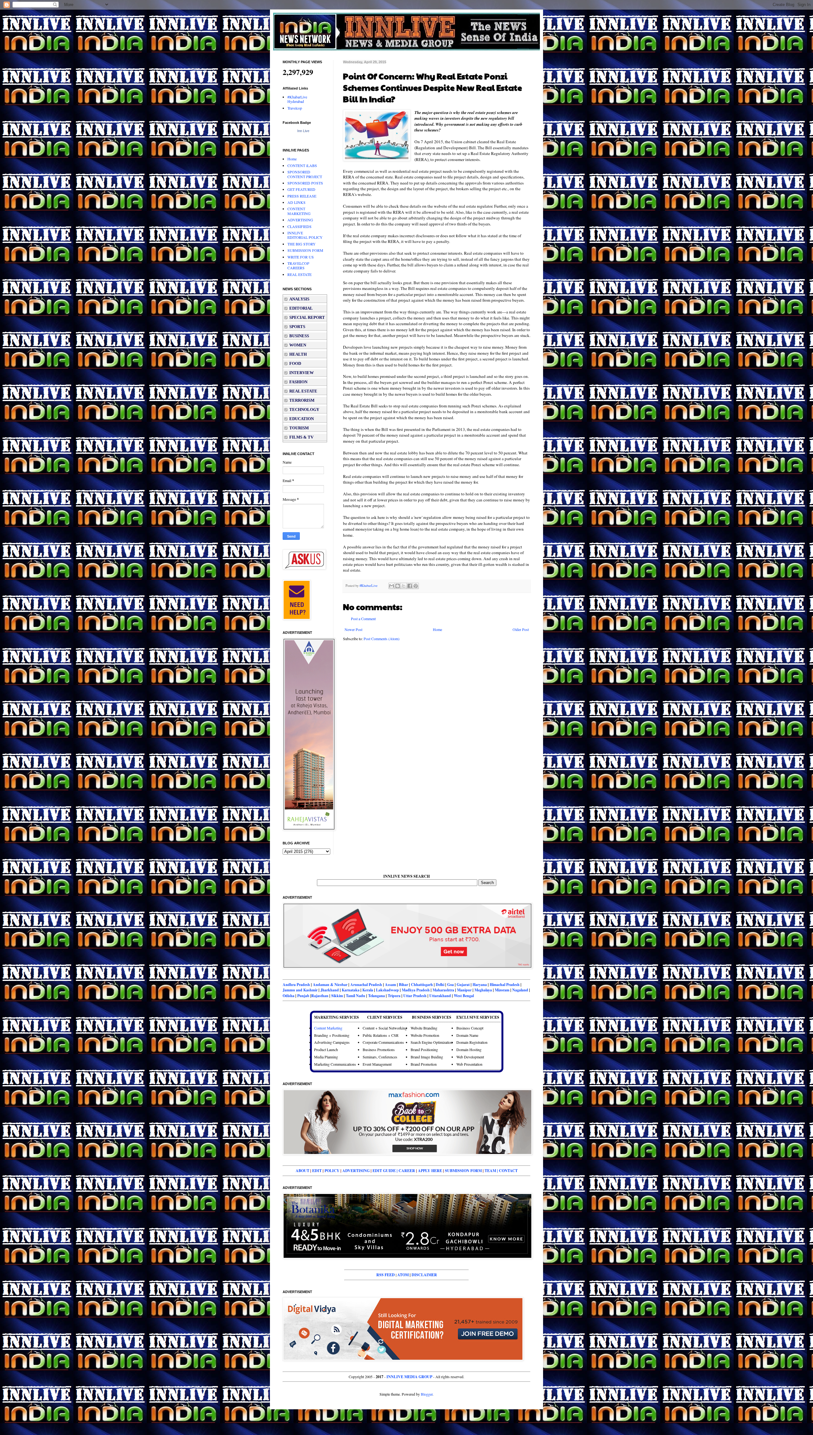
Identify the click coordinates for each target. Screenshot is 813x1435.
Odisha (289, 995)
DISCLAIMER (424, 1274)
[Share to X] (403, 586)
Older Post (521, 629)
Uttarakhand (440, 995)
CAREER (407, 1170)
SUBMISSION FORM (305, 250)
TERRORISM (301, 400)
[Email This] (391, 586)
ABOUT (302, 1170)
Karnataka (350, 990)
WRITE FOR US (300, 256)
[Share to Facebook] (409, 586)
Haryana (480, 984)
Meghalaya (483, 990)
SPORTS (297, 326)
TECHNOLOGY (304, 409)
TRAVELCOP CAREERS (298, 265)
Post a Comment (363, 618)
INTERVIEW (301, 372)
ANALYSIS (299, 299)
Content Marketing (328, 1027)
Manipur (464, 990)
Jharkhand (329, 990)
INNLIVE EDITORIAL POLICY (305, 235)
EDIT (317, 1170)
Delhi (440, 984)
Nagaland (520, 990)
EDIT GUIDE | (386, 1170)
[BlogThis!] (397, 586)
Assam (390, 984)
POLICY (332, 1170)
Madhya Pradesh (416, 990)
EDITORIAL (301, 308)
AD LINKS (296, 202)
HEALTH (298, 354)
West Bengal (464, 995)
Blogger (427, 1394)
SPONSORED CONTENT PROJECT (304, 174)
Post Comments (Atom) (382, 638)
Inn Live (303, 131)
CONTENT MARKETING (299, 211)
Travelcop (294, 108)
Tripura (394, 995)
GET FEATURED (301, 189)
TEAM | (492, 1170)
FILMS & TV (301, 437)
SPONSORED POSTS (305, 182)
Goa (450, 984)
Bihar (403, 984)
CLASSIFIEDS (299, 226)
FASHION (298, 381)
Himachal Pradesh (505, 984)
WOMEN (297, 345)
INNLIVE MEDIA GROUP (409, 1376)
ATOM (403, 1274)
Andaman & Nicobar (330, 984)
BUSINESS (299, 335)
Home (437, 629)
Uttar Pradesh (415, 995)
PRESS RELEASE (301, 195)
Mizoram (502, 990)
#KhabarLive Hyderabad (297, 99)
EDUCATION (301, 418)
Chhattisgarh (422, 984)
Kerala (367, 990)
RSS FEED (385, 1274)
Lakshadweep (388, 990)
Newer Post (353, 629)
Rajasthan (319, 995)
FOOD (295, 363)
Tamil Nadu (355, 995)
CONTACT (508, 1170)
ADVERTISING (300, 219)
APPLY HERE (430, 1170)
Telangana (376, 995)
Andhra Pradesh (296, 984)
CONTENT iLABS (302, 165)
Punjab (303, 995)
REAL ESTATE (299, 274)
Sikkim (337, 995)
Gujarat (463, 984)
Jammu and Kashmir (301, 990)
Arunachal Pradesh (366, 984)
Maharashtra (443, 990)
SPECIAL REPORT (307, 317)
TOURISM (299, 428)
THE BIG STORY (301, 243)
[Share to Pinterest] (416, 586)
